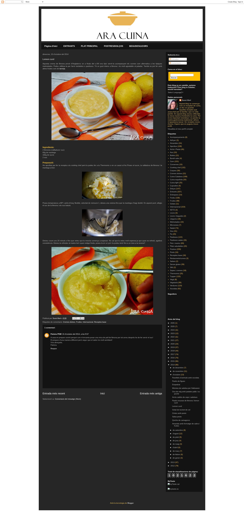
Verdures (173, 286)
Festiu (172, 198)
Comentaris (176, 63)
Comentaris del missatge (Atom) (68, 399)
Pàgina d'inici (50, 46)
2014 (173, 365)
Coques (173, 170)
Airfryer (173, 140)
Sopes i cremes (176, 270)
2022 (173, 337)
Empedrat (176, 385)
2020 (173, 344)
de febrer (177, 454)
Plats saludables (176, 246)
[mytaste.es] (173, 489)
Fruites (79, 322)
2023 (173, 333)
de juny (176, 441)
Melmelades (175, 222)
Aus (171, 152)
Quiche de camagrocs (181, 420)
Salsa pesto (177, 417)
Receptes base (100, 322)
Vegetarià (174, 282)
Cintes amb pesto (179, 413)
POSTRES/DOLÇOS (113, 46)
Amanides (174, 143)
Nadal (172, 228)
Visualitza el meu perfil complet (180, 129)
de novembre (178, 371)
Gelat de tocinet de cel (181, 410)
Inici (102, 393)
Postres (173, 249)
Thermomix (174, 273)
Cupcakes (174, 186)
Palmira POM (56, 334)
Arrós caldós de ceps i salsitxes (184, 397)
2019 (173, 347)
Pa (171, 234)
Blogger (130, 503)
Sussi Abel (186, 100)
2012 (173, 466)
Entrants (173, 192)
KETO (172, 210)
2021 (173, 340)
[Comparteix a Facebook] (80, 318)
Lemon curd (177, 406)
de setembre (178, 430)
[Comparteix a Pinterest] (83, 318)
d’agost (176, 434)
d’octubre (177, 375)
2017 (173, 354)
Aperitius (173, 146)
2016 (173, 358)
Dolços (173, 189)
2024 (173, 330)
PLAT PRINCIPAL (89, 46)
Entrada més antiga (151, 393)
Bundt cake (174, 158)
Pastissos (174, 237)
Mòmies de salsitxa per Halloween (186, 388)
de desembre (178, 368)
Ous (171, 231)
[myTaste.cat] (173, 484)
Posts (172, 252)
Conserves (174, 164)
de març (176, 451)
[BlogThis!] (76, 318)
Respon (54, 349)
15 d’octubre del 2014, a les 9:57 (75, 334)
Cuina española (176, 180)
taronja (62, 69)
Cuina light (174, 183)
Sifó (171, 267)
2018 (173, 351)
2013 (173, 462)
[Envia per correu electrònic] (73, 318)
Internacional (88, 322)
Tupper (173, 276)
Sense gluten (175, 264)
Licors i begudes (176, 216)
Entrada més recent (54, 393)
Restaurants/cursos (178, 258)
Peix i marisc (175, 243)
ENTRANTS (69, 46)
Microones (174, 225)
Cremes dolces (69, 322)
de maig (176, 444)
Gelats (172, 204)
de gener (176, 458)
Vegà (172, 279)
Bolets (172, 155)
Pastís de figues (178, 381)
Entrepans (174, 195)
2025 (173, 326)
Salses (172, 261)
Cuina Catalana (176, 176)
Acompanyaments (177, 137)
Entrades (175, 59)
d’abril (175, 447)
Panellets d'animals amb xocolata (185, 378)
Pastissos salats (176, 240)
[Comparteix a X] (78, 318)
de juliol (176, 437)
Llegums (173, 219)
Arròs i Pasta (175, 149)
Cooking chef (175, 167)
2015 (173, 361)
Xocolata (173, 289)
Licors (172, 213)
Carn (172, 161)
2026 (173, 323)
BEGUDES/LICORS (138, 46)
